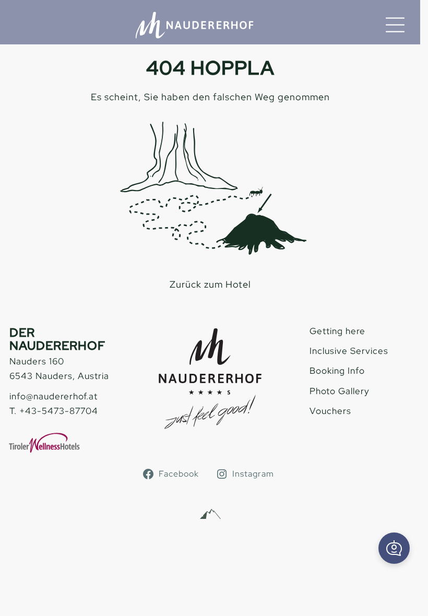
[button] (394, 548)
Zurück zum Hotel (210, 284)
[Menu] (395, 25)
